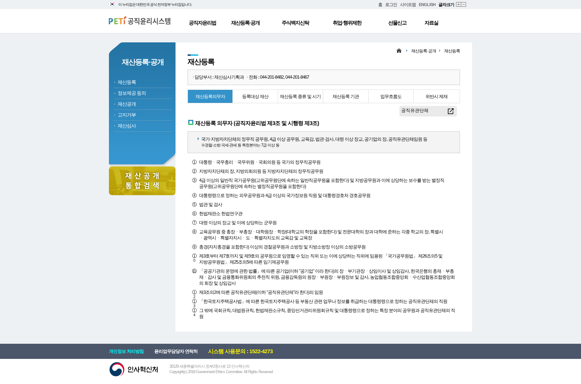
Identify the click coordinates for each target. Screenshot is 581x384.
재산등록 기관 (346, 96)
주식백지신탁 (295, 23)
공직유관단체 (414, 110)
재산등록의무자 (210, 96)
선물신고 (397, 23)
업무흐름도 (391, 96)
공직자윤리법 (202, 23)
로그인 (391, 4)
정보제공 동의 (132, 93)
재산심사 (127, 125)
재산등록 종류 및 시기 (300, 96)
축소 (463, 4)
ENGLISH (427, 4)
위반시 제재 (436, 96)
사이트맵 (408, 4)
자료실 (431, 23)
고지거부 (127, 114)
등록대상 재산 (255, 96)
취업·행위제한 (347, 23)
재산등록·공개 (245, 23)
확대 (458, 4)
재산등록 (127, 82)
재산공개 (127, 104)
